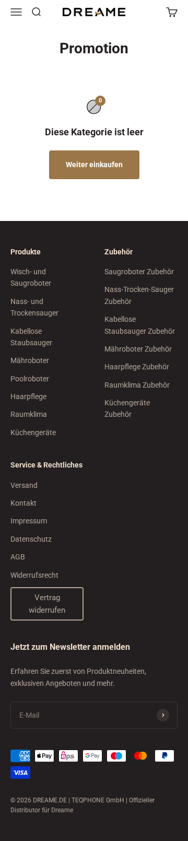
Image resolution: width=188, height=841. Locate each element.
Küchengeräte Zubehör (127, 408)
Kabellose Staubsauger (31, 337)
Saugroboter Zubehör (139, 271)
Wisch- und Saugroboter (30, 277)
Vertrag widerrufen (47, 604)
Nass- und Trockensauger (34, 307)
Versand (24, 485)
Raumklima (28, 414)
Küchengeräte (33, 432)
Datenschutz (31, 539)
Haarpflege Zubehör (136, 367)
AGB (17, 557)
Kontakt (23, 503)
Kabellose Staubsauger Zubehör (139, 325)
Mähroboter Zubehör (138, 349)
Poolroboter (29, 379)
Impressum (28, 521)
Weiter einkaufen (94, 164)
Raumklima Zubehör (137, 385)
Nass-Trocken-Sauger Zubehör (139, 295)
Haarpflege (28, 396)
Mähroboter (29, 360)
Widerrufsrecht (34, 575)
